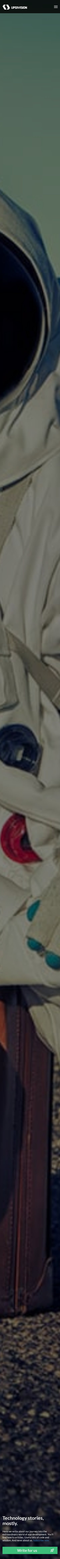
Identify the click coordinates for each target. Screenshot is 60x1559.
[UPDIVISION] (13, 4)
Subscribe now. (41, 1540)
